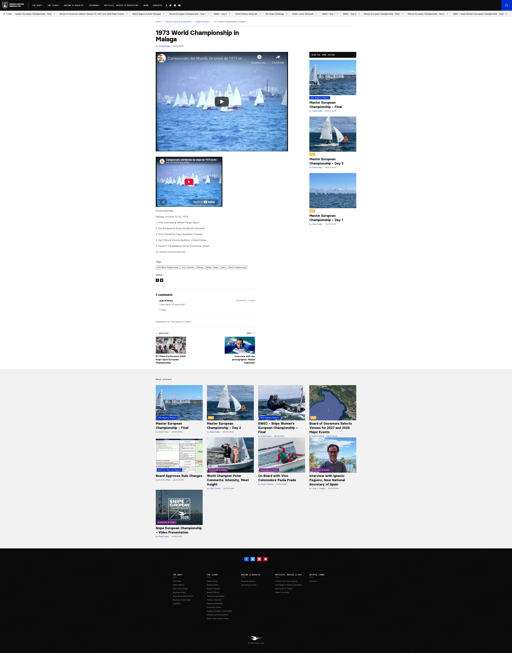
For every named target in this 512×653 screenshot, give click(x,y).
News (146, 5)
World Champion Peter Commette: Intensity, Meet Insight (228, 480)
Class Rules (212, 581)
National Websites (215, 603)
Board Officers (213, 592)
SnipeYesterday (202, 21)
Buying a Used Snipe (182, 600)
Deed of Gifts (212, 585)
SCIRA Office (318, 436)
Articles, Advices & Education (178, 21)
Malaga (200, 267)
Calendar (93, 5)
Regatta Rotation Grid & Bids (219, 611)
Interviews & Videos (284, 588)
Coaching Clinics (214, 607)
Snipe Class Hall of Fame (218, 618)
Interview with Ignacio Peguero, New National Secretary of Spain (327, 480)
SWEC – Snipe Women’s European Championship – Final (278, 428)
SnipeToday (164, 46)
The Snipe (177, 581)
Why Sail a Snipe (180, 588)
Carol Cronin (214, 488)
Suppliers (177, 603)
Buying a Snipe (179, 592)
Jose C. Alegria (318, 488)
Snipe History (178, 585)
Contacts (157, 5)
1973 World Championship (167, 267)
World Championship (237, 267)
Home (158, 21)
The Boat (37, 5)
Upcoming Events (248, 585)
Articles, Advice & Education (121, 5)
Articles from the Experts (286, 581)
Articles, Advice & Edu (288, 574)
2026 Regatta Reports (319, 98)
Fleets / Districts (214, 600)
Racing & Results (73, 5)
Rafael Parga (212, 267)
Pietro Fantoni (266, 484)
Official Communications (217, 615)
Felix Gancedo (188, 267)
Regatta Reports (248, 581)
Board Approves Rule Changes (179, 476)
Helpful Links (317, 574)
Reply (163, 310)
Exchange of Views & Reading (288, 585)
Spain (223, 267)
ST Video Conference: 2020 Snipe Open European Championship (171, 359)
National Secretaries (215, 596)
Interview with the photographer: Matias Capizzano (243, 359)
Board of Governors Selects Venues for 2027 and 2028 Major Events (330, 428)
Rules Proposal (213, 588)
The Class (52, 5)
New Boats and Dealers (183, 596)
